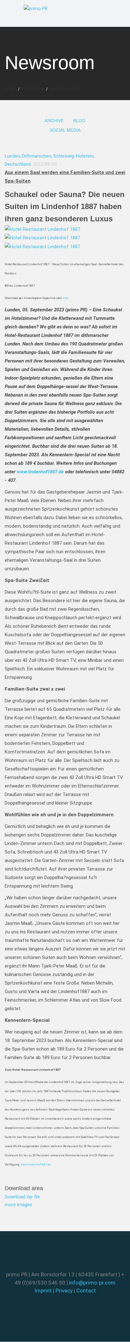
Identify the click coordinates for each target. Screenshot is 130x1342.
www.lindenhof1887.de (36, 1164)
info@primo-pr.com (92, 1282)
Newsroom (33, 89)
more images (18, 1204)
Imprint (43, 1290)
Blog (79, 120)
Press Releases (65, 89)
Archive (54, 120)
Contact (86, 1290)
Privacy (64, 1290)
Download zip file (22, 1197)
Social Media (65, 130)
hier (65, 298)
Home (10, 89)
